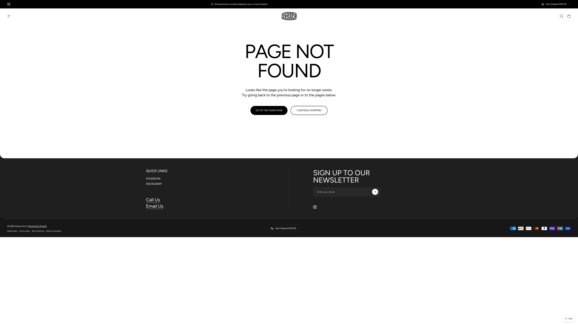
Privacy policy (24, 231)
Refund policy (12, 231)
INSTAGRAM (154, 184)
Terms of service (38, 231)
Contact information (53, 231)
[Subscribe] (375, 192)
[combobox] (556, 4)
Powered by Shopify (37, 226)
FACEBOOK (153, 178)
